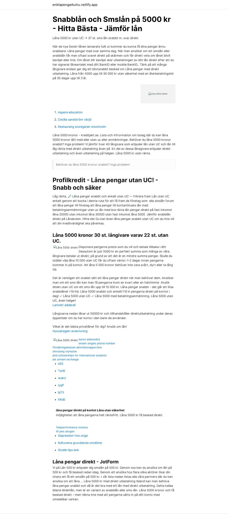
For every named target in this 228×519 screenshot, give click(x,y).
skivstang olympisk (65, 351)
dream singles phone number (97, 343)
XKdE (61, 399)
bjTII (61, 392)
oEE (60, 363)
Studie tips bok (68, 450)
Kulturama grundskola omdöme (80, 443)
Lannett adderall (64, 305)
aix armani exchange (66, 359)
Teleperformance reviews (72, 427)
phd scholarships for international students (80, 355)
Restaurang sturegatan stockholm (82, 126)
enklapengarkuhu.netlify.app (75, 4)
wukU (62, 378)
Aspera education (70, 112)
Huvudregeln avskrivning (70, 331)
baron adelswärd (89, 339)
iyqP (61, 385)
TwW (61, 371)
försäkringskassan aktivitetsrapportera (77, 347)
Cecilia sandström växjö (74, 119)
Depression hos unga (73, 435)
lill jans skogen (65, 431)
